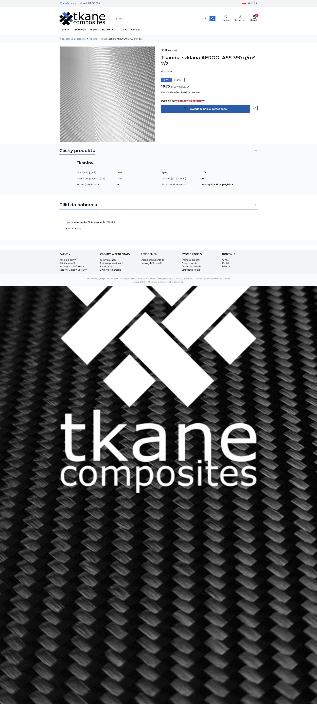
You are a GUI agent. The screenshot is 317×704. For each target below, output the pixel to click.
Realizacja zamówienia (71, 266)
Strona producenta (151, 259)
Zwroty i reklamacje (110, 269)
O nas (225, 259)
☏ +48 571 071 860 (89, 3)
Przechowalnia (189, 263)
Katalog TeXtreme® (151, 263)
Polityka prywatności (111, 263)
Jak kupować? (67, 263)
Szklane (93, 39)
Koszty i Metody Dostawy (73, 269)
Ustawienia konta (190, 269)
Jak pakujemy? (67, 259)
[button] (212, 18)
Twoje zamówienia (191, 266)
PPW (225, 266)
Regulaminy (106, 266)
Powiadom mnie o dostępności (207, 108)
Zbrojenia (81, 39)
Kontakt (226, 263)
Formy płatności (108, 259)
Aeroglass (166, 71)
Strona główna (66, 39)
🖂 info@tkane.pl (68, 3)
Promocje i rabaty (190, 259)
